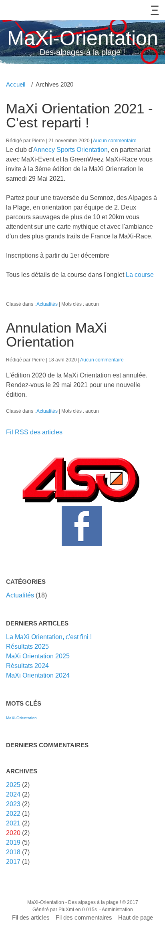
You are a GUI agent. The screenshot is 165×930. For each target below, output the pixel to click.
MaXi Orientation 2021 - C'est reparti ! (79, 115)
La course (140, 274)
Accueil (15, 84)
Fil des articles (31, 917)
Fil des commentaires (84, 917)
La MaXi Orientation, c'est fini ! (49, 636)
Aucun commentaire (115, 140)
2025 (13, 784)
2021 (13, 823)
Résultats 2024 (27, 665)
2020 (13, 832)
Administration (117, 909)
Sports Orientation (81, 149)
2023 (13, 804)
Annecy (44, 149)
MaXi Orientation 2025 (38, 656)
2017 (13, 861)
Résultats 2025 (27, 646)
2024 (13, 794)
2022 (13, 813)
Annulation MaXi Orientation (56, 334)
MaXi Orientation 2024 (38, 675)
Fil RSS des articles (34, 432)
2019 (13, 842)
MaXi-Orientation (82, 38)
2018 (13, 852)
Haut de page (135, 917)
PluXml (66, 909)
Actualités (47, 304)
